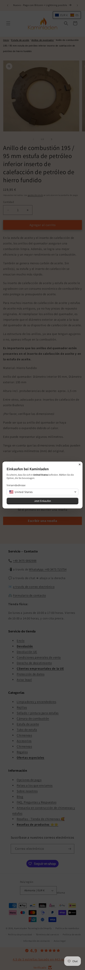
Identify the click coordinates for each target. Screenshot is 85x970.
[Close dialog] (80, 464)
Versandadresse (16, 485)
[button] (42, 492)
